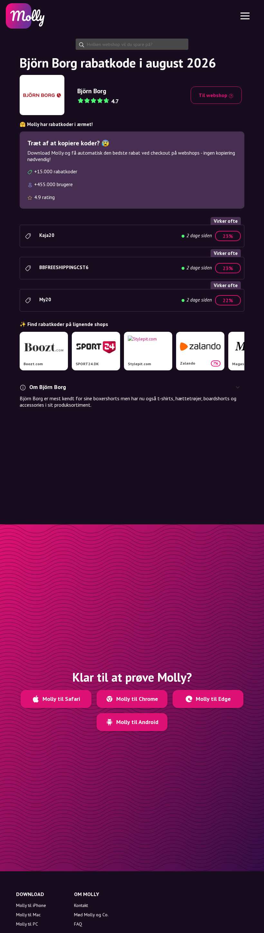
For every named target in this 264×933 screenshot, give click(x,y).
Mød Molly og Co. (91, 915)
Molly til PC (27, 924)
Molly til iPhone (31, 905)
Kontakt (81, 905)
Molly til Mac (28, 915)
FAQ (78, 924)
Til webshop (214, 95)
